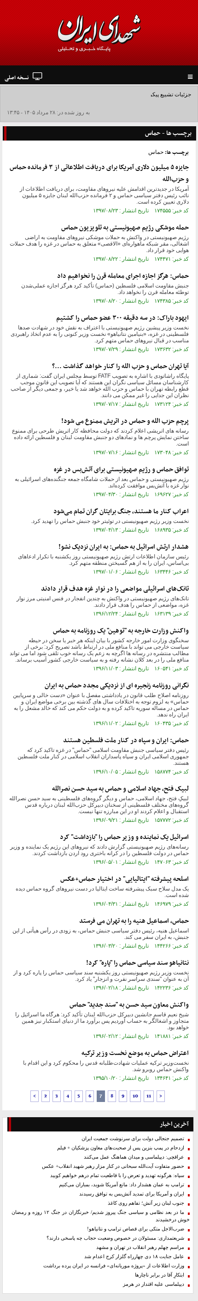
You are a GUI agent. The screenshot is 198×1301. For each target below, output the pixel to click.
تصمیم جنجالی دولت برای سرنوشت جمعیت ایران (133, 1138)
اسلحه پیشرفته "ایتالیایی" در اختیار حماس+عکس (124, 879)
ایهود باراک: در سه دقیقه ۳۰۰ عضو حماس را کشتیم (122, 318)
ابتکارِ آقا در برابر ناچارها (159, 1275)
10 (135, 1096)
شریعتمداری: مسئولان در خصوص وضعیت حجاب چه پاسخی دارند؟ (115, 1238)
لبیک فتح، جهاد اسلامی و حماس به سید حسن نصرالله (120, 789)
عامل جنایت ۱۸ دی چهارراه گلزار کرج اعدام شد (134, 1256)
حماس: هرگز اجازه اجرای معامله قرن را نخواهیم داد (123, 276)
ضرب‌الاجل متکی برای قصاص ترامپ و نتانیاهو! (135, 1228)
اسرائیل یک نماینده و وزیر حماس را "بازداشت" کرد (124, 837)
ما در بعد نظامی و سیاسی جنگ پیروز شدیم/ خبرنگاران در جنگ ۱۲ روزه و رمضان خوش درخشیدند (101, 1216)
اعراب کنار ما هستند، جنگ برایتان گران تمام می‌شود (121, 511)
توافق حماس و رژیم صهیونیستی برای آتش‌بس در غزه (121, 469)
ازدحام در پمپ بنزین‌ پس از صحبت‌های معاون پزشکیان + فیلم (120, 1147)
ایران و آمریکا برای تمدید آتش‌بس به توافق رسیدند (131, 1193)
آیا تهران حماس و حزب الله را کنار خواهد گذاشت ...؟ (120, 366)
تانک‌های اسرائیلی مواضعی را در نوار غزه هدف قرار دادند (115, 589)
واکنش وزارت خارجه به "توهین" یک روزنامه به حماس (121, 631)
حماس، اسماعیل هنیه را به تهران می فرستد (134, 921)
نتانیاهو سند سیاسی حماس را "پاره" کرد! (137, 963)
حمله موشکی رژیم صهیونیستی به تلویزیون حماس (125, 228)
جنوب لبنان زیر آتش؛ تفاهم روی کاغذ (146, 1203)
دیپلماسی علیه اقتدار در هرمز (153, 1284)
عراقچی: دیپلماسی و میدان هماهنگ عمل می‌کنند (134, 1157)
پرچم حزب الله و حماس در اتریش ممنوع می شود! (125, 421)
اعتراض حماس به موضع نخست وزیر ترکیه (135, 1053)
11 (148, 1096)
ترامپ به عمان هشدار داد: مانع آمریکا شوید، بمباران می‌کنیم (121, 1184)
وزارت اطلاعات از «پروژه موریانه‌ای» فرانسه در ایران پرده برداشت (113, 1265)
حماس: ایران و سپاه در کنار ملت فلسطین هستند (126, 740)
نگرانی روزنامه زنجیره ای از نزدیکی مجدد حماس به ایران (117, 686)
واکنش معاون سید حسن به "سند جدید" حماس (129, 1005)
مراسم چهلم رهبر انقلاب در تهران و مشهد (140, 1247)
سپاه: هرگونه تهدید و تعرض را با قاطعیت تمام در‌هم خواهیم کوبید (117, 1175)
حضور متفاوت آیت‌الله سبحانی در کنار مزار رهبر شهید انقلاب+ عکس (113, 1166)
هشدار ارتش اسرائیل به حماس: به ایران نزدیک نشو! (123, 547)
